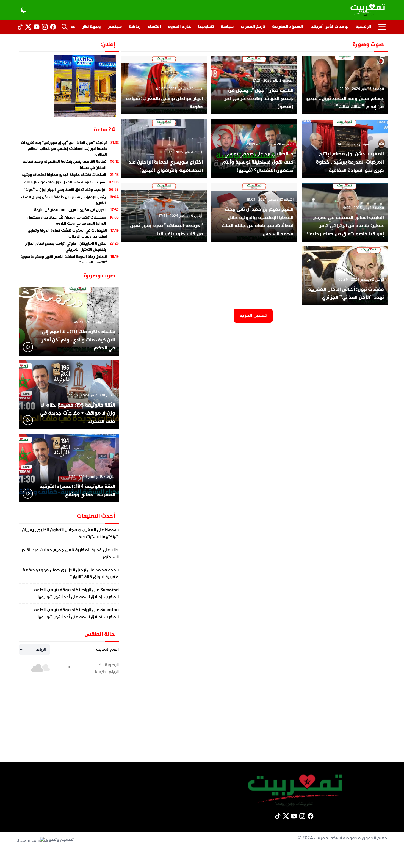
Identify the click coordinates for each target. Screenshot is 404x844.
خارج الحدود (179, 27)
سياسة (227, 27)
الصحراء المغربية (287, 27)
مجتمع (115, 27)
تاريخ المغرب (253, 27)
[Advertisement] (202, 723)
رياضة (134, 27)
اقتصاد (154, 27)
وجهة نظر (91, 27)
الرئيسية (363, 27)
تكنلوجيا (206, 27)
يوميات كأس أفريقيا (329, 27)
